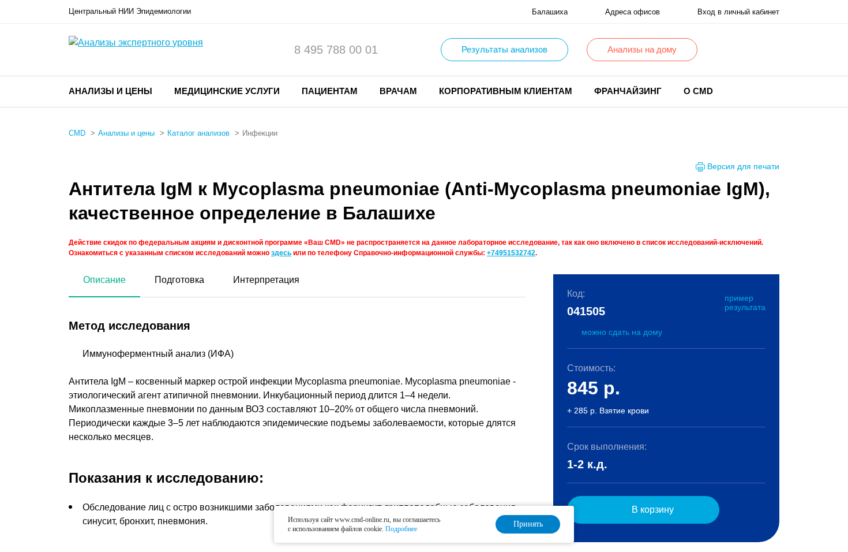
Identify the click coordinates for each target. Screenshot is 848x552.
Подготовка (179, 280)
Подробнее (401, 529)
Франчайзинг (628, 91)
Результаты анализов (504, 49)
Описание (104, 280)
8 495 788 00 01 (336, 49)
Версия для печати (743, 166)
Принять (528, 524)
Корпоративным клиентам (505, 91)
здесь (281, 253)
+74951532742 (511, 253)
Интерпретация (266, 280)
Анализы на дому (642, 49)
